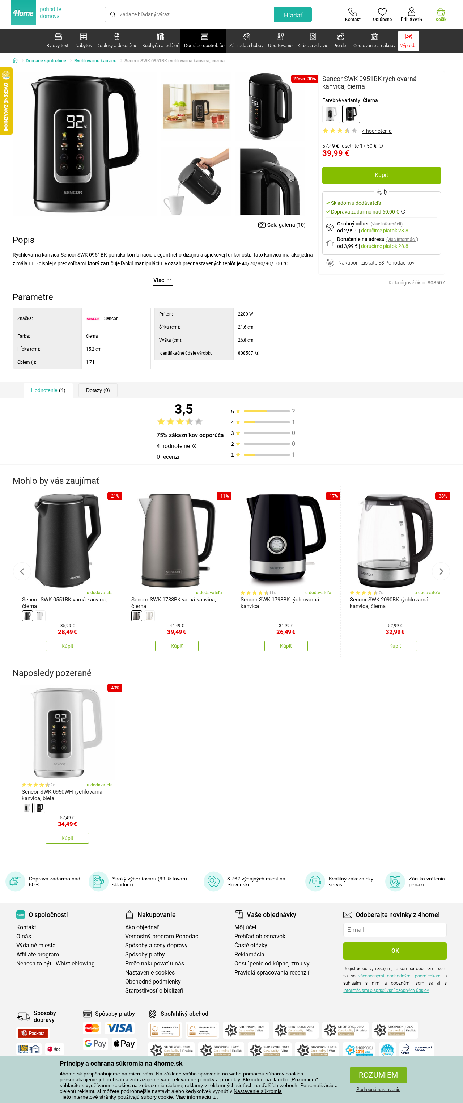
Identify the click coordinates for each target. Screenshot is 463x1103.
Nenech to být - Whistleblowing (55, 963)
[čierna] (351, 114)
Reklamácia (249, 954)
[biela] (331, 114)
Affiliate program (37, 954)
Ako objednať (142, 927)
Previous (22, 571)
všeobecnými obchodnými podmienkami (400, 976)
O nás (23, 936)
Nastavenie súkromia (258, 1091)
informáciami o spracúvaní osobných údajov (386, 990)
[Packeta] (33, 1033)
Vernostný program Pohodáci (162, 936)
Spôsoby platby (145, 954)
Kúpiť (381, 175)
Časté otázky (250, 945)
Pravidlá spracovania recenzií (271, 972)
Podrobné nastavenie (378, 1089)
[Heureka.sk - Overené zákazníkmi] (387, 1050)
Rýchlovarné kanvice (95, 60)
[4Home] (18, 61)
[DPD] (54, 1049)
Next (441, 571)
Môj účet (245, 927)
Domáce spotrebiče (46, 60)
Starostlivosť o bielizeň (154, 990)
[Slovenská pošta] (29, 1049)
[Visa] (120, 1028)
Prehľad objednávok (259, 936)
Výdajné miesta (36, 945)
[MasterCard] (92, 1028)
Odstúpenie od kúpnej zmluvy (272, 963)
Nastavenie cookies (150, 972)
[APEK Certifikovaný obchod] (416, 1050)
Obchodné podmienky (153, 981)
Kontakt (26, 927)
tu (214, 1097)
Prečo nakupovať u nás (154, 963)
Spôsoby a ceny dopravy (156, 945)
